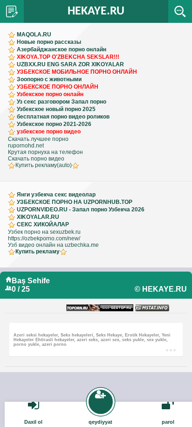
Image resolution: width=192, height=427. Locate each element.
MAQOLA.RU (34, 34)
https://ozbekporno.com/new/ (44, 238)
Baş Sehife (31, 281)
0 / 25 (21, 289)
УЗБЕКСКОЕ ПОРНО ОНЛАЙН (57, 87)
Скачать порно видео (36, 158)
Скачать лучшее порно (38, 139)
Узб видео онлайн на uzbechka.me (53, 245)
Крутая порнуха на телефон (45, 152)
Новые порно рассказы (49, 42)
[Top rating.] (152, 308)
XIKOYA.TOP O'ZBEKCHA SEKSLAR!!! (68, 57)
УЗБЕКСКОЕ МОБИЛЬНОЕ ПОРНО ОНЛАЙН (77, 72)
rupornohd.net (26, 145)
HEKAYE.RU (96, 11)
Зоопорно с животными (49, 79)
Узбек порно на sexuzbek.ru (44, 232)
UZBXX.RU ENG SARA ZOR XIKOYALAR (70, 64)
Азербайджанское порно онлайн (61, 49)
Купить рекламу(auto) (43, 165)
